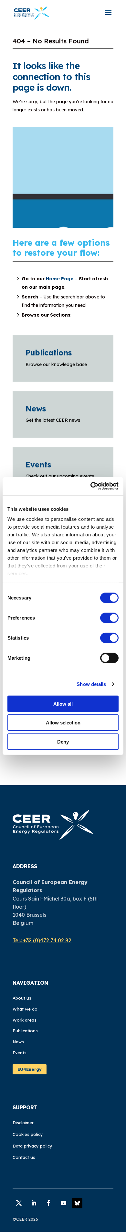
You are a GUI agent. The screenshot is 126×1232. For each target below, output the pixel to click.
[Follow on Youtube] (63, 1203)
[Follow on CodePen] (77, 1203)
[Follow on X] (19, 1203)
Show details (91, 684)
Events (38, 464)
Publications (49, 352)
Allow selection (63, 722)
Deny (63, 741)
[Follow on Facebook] (48, 1203)
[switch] (109, 617)
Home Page (59, 279)
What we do (25, 1009)
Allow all (63, 703)
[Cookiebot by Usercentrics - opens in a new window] (91, 486)
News (36, 408)
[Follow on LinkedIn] (33, 1203)
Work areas (25, 1020)
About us (22, 998)
